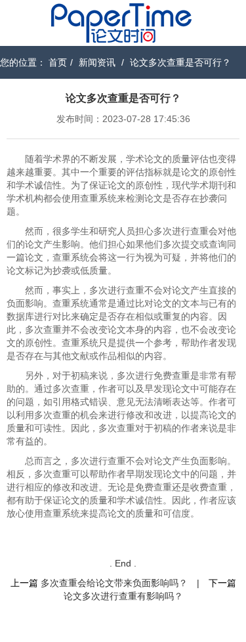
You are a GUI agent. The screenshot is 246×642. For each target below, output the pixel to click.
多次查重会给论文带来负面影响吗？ (114, 583)
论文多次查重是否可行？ (180, 62)
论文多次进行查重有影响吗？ (123, 596)
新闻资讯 (97, 62)
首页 (58, 62)
